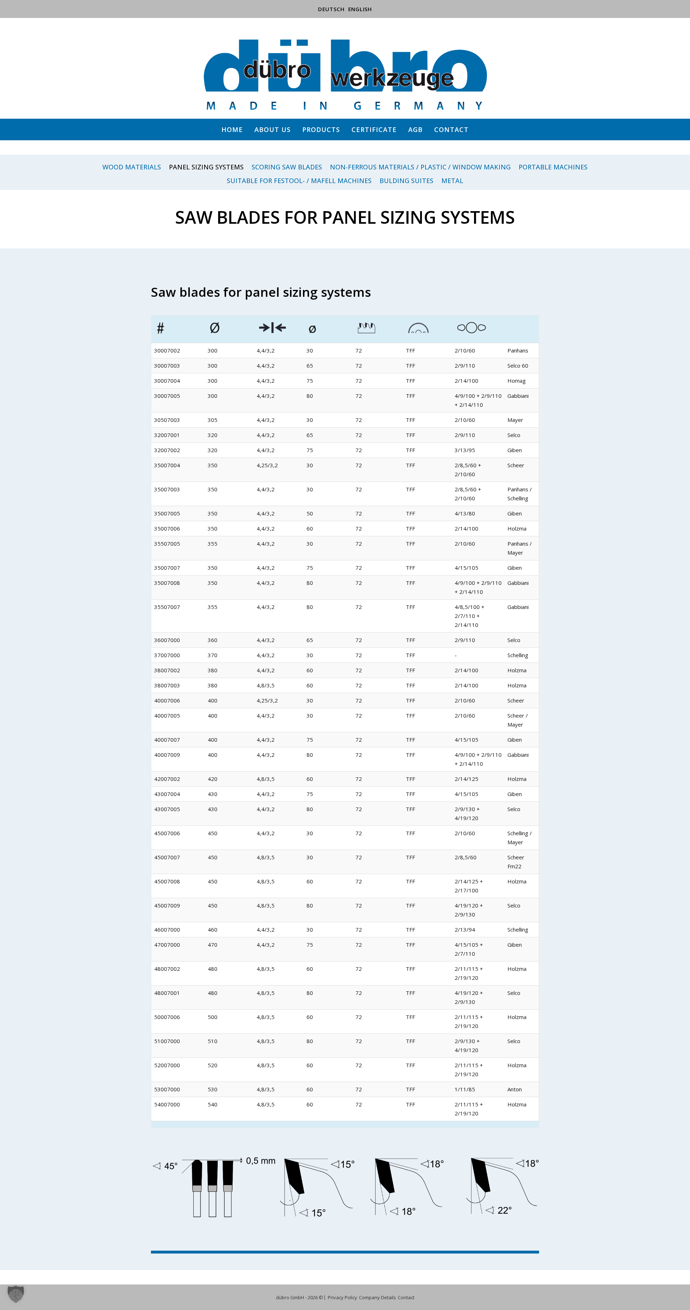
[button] (16, 1294)
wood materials (131, 167)
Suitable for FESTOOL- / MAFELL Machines (299, 181)
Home (232, 129)
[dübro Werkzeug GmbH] (345, 75)
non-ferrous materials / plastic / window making (420, 167)
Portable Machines (553, 167)
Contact (451, 129)
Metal (452, 181)
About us (272, 129)
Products (321, 129)
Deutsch (331, 9)
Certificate (374, 129)
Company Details (377, 1297)
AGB (415, 129)
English (360, 9)
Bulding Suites (406, 181)
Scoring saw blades (287, 167)
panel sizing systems (206, 167)
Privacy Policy (342, 1297)
